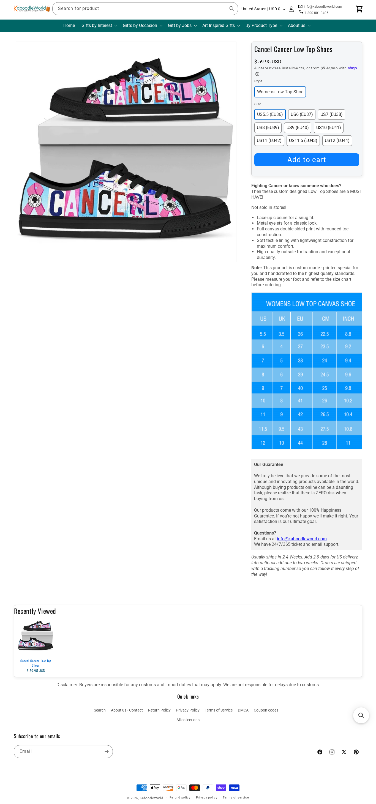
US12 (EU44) (337, 140)
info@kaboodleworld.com (302, 538)
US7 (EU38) (331, 114)
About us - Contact (127, 710)
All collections (188, 720)
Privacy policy (206, 797)
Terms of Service (219, 710)
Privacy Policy (188, 710)
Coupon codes (266, 710)
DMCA (243, 710)
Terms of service (236, 797)
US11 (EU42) (269, 140)
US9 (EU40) (298, 127)
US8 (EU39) (268, 127)
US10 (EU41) (328, 127)
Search (100, 710)
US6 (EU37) (302, 114)
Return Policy (159, 710)
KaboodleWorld (151, 798)
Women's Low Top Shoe (280, 91)
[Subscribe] (106, 751)
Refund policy (180, 797)
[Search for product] (232, 8)
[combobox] (145, 8)
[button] (98, 26)
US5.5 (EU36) (270, 114)
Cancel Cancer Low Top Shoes (35, 662)
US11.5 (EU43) (303, 140)
